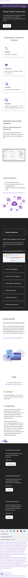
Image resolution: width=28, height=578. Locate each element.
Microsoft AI (3, 557)
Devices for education (5, 551)
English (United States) (5, 572)
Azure (14, 560)
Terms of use (11, 577)
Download (7, 26)
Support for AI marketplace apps (15, 562)
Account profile (3, 547)
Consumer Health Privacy (6, 575)
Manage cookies (4, 577)
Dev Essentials (4, 534)
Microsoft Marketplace (13, 563)
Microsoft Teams (18, 559)
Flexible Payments (11, 550)
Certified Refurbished (16, 548)
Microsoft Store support (21, 547)
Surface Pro (2, 542)
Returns (2, 548)
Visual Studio (7, 539)
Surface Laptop (9, 542)
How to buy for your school (18, 553)
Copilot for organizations (15, 544)
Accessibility (3, 568)
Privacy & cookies (21, 575)
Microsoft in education (20, 550)
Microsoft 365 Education (5, 553)
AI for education (7, 556)
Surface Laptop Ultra (17, 542)
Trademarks (16, 577)
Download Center (11, 547)
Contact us (14, 575)
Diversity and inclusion (22, 566)
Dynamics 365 (18, 557)
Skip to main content (5, 1)
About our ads (23, 577)
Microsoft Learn (3, 562)
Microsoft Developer (20, 560)
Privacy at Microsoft (7, 566)
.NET (12, 539)
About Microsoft (19, 565)
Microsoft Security (10, 557)
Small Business (9, 560)
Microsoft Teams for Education (17, 551)
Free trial (9, 489)
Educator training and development (8, 554)
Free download (10, 464)
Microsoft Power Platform (8, 559)
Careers (13, 565)
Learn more (23, 6)
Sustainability (9, 568)
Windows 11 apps (23, 545)
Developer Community (6, 536)
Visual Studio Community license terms (14, 384)
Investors (14, 566)
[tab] (14, 232)
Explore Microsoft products (12, 545)
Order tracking (7, 548)
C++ (15, 539)
